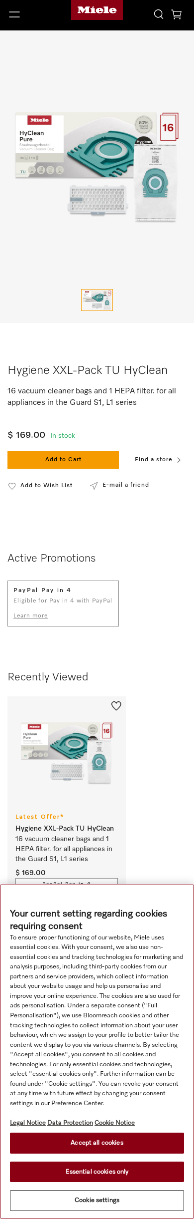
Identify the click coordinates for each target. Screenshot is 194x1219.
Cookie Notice (115, 1123)
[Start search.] (159, 13)
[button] (32, 14)
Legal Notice (28, 1123)
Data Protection (70, 1123)
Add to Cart (63, 460)
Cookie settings (97, 1200)
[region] (97, 1051)
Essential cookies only (97, 1172)
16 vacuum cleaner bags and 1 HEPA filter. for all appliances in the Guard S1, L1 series (64, 849)
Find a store (154, 460)
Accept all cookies (97, 1143)
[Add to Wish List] (116, 705)
